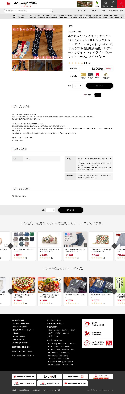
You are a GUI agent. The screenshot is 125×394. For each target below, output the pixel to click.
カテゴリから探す (53, 340)
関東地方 (64, 330)
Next (114, 246)
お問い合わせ (17, 339)
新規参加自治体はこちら (21, 347)
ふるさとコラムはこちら (21, 351)
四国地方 (66, 333)
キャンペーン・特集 (116, 11)
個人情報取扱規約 (24, 390)
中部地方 (72, 330)
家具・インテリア (63, 359)
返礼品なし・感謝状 (54, 365)
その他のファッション (34, 15)
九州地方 (50, 336)
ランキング (82, 11)
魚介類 (53, 343)
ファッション (21, 15)
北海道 (50, 330)
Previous (10, 246)
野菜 (57, 346)
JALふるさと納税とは (20, 323)
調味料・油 (65, 349)
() (89, 63)
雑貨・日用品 (65, 352)
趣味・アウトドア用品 (55, 362)
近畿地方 (50, 333)
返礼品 (94, 11)
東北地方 (57, 330)
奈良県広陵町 (21, 17)
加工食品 (50, 346)
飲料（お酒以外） (53, 352)
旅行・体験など (68, 362)
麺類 (58, 349)
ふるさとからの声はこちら (21, 356)
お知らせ (16, 333)
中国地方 (58, 333)
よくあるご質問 (18, 336)
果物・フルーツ (62, 343)
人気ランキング (52, 320)
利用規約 (14, 390)
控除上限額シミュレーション (22, 330)
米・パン (72, 343)
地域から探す (52, 327)
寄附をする (100, 86)
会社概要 (57, 390)
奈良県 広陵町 (75, 31)
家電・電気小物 (52, 355)
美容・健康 (63, 355)
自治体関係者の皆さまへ (21, 343)
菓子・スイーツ (65, 346)
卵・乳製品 (51, 349)
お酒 (72, 349)
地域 (103, 11)
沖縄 (57, 336)
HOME (13, 15)
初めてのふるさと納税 (20, 326)
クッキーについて (47, 390)
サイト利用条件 (36, 390)
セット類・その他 (67, 365)
